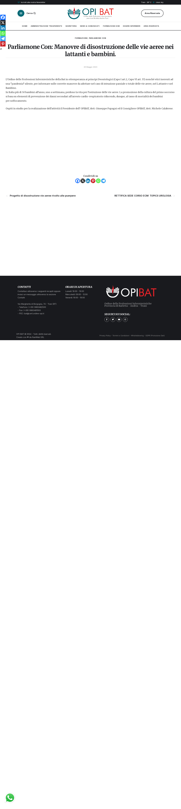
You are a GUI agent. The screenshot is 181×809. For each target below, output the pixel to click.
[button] (31, 2)
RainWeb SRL (38, 337)
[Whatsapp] (98, 180)
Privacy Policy (105, 335)
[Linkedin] (88, 180)
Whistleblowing (137, 335)
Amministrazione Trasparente (46, 26)
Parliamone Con (97, 38)
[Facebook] (77, 180)
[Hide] (1, 49)
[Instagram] (125, 319)
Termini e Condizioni (120, 335)
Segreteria (71, 26)
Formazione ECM (111, 26)
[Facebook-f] (106, 319)
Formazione (81, 38)
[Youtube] (119, 319)
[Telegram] (103, 180)
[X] (82, 180)
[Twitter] (113, 319)
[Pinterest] (93, 180)
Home (24, 26)
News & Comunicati (90, 26)
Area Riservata (151, 26)
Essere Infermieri (131, 26)
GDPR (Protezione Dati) (155, 335)
